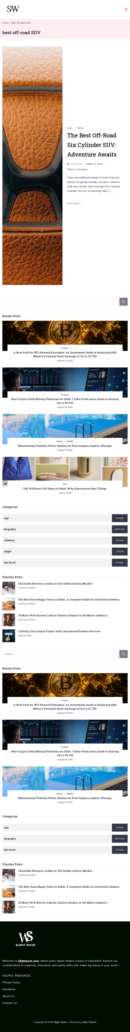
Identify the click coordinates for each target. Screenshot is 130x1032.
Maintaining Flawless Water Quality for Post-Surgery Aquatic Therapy (65, 445)
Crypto (65, 348)
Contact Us (9, 1003)
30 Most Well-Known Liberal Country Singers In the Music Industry (62, 615)
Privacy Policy (11, 982)
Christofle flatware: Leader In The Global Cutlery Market (55, 583)
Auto (70, 128)
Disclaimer (9, 989)
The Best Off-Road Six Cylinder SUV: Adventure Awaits (92, 144)
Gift (65, 484)
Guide (59, 441)
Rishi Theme (89, 1022)
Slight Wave (60, 1022)
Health (70, 441)
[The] (32, 166)
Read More (73, 203)
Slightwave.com (28, 960)
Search (123, 302)
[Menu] (126, 9)
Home (80, 128)
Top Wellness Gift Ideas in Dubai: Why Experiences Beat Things (65, 488)
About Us (8, 996)
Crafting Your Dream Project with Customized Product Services (59, 631)
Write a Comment (77, 170)
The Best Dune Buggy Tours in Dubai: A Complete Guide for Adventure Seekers (68, 599)
